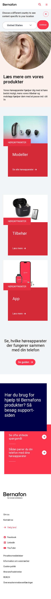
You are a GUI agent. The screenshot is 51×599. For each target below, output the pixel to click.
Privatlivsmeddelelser (13, 556)
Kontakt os (8, 520)
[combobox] (17, 25)
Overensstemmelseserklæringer (18, 582)
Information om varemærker (16, 561)
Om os (6, 514)
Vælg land (11, 527)
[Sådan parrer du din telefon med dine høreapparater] (44, 452)
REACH (6, 577)
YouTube (11, 548)
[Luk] (46, 14)
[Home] (9, 4)
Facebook (11, 537)
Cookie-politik (9, 566)
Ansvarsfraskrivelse (12, 572)
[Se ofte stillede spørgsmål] (44, 437)
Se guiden (23, 362)
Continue (42, 25)
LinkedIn (11, 542)
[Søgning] (39, 4)
